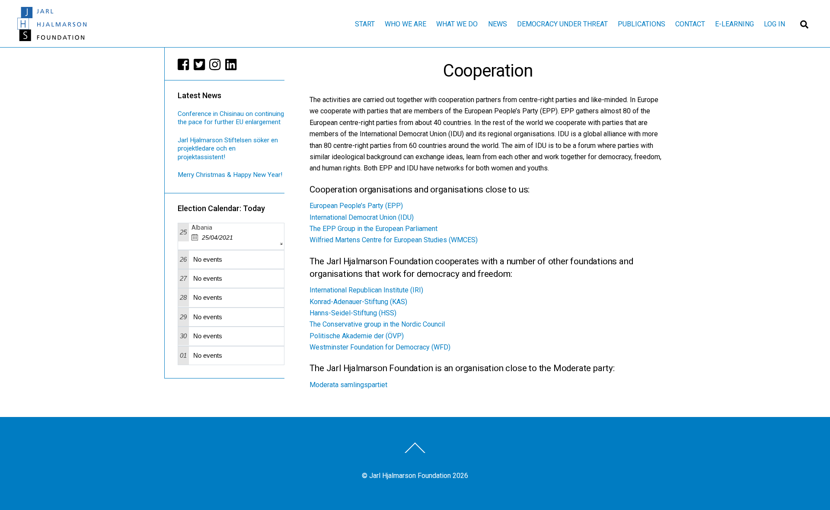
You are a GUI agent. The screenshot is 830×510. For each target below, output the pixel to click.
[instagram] (215, 64)
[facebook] (184, 64)
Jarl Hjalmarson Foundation (410, 476)
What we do (457, 24)
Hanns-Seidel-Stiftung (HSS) (353, 313)
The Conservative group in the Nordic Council (377, 324)
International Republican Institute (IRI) (366, 290)
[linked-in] (231, 64)
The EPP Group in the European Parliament (373, 229)
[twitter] (200, 64)
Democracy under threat (562, 24)
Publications (641, 24)
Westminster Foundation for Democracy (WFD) (380, 347)
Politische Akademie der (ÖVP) (357, 336)
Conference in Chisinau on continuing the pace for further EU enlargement (231, 118)
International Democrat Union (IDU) (362, 217)
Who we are (405, 24)
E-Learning (734, 24)
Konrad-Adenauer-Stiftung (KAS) (358, 302)
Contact (690, 24)
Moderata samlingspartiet (348, 385)
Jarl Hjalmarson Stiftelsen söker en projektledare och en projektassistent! (228, 148)
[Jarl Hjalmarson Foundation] (51, 37)
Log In (774, 24)
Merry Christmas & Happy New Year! (230, 175)
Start (365, 24)
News (497, 24)
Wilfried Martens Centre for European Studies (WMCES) (394, 240)
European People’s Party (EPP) (356, 206)
